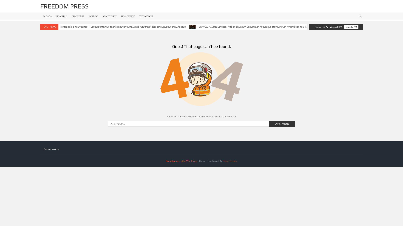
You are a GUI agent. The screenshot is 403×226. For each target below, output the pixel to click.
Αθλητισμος (109, 16)
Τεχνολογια (146, 16)
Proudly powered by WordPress (181, 161)
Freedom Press (64, 6)
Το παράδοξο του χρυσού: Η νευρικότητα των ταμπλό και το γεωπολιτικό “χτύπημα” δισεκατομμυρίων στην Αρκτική (116, 26)
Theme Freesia (229, 161)
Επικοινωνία (51, 149)
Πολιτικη (61, 16)
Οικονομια (78, 16)
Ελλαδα (47, 16)
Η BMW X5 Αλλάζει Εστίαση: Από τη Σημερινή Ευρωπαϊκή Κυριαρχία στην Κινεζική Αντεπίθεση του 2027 (246, 26)
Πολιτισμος (128, 16)
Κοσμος (93, 16)
